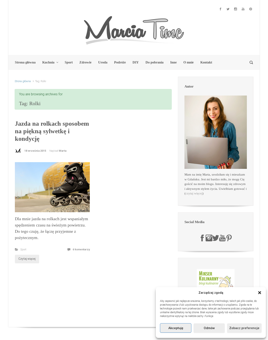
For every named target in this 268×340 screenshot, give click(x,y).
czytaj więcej (194, 193)
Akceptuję (175, 328)
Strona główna (23, 81)
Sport (23, 249)
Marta (62, 150)
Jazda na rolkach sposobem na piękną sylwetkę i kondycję (52, 131)
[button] (260, 293)
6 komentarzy (81, 249)
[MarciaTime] (202, 237)
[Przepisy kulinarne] (215, 284)
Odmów (209, 328)
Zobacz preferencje (244, 328)
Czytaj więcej (27, 258)
